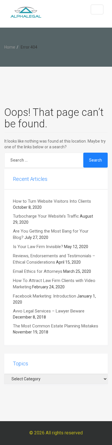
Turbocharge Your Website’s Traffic (46, 216)
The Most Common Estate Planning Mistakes (55, 326)
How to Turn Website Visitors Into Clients (52, 201)
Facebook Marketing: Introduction (44, 296)
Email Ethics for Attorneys (37, 271)
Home (9, 47)
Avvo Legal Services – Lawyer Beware (48, 311)
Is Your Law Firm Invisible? (38, 246)
